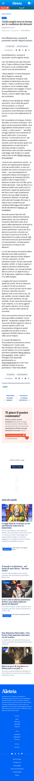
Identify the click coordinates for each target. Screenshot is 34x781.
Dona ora (3, 8)
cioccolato (6, 582)
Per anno (17, 747)
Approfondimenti (6, 14)
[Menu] (6, 3)
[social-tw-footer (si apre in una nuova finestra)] (18, 754)
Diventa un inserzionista (17, 769)
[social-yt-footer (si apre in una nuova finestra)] (12, 754)
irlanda (5, 506)
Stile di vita (17, 721)
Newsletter (17, 734)
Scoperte (17, 726)
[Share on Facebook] (16, 50)
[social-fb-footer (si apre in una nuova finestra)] (15, 754)
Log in (22, 460)
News (17, 719)
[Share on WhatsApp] (29, 50)
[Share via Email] (26, 50)
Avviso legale (17, 765)
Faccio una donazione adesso (14, 435)
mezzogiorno (6, 616)
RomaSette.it (15, 30)
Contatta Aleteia (17, 772)
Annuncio (17, 739)
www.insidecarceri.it (10, 363)
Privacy (17, 775)
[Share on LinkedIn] (19, 50)
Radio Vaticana (6, 30)
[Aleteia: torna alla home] (17, 3)
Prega (20, 8)
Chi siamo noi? (17, 762)
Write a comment (17, 467)
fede (4, 649)
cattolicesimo (7, 549)
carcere (5, 387)
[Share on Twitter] (22, 50)
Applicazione (17, 737)
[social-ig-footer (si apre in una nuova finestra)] (22, 754)
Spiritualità (17, 724)
